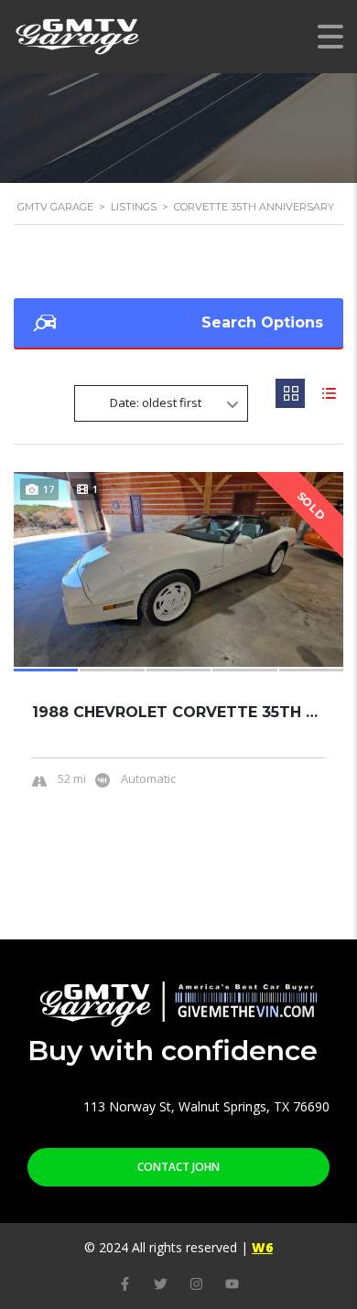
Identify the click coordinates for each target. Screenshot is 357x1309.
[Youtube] (232, 1284)
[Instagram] (196, 1284)
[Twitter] (161, 1284)
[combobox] (161, 403)
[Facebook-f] (125, 1284)
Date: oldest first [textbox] (155, 402)
